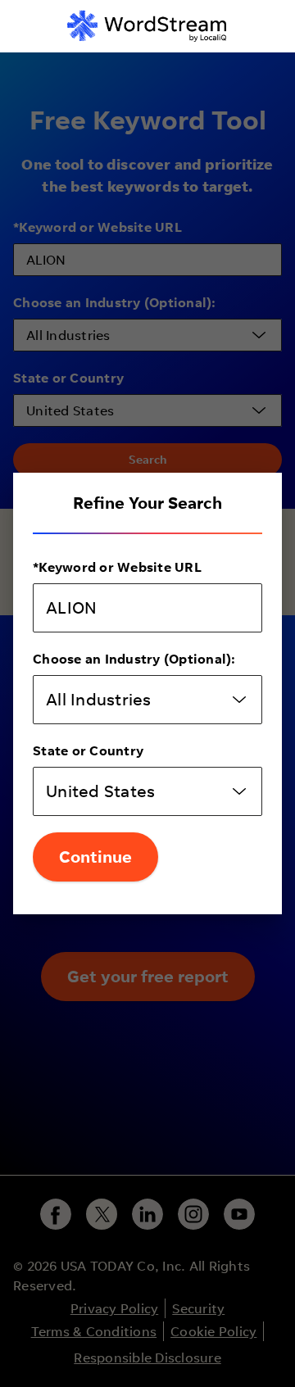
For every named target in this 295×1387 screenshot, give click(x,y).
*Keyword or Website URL (117, 567)
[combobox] (147, 699)
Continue (95, 856)
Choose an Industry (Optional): (134, 658)
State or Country (88, 750)
